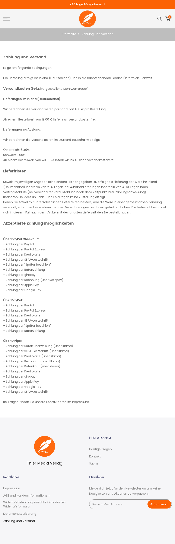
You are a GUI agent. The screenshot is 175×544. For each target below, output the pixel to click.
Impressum (11, 488)
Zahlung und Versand (19, 521)
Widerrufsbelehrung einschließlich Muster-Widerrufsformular (35, 504)
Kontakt (95, 456)
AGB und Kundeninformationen (26, 496)
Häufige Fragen (100, 449)
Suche (94, 464)
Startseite (69, 34)
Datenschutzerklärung (19, 514)
